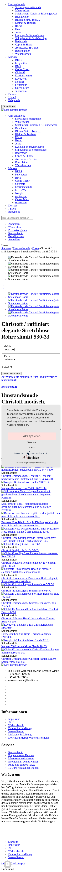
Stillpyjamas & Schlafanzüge (30, 38)
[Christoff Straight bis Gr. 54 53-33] (21, 544)
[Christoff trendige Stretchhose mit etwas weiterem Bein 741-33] (31, 556)
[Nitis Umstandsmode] (14, 109)
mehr (32, 447)
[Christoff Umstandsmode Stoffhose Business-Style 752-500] (31, 596)
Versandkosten (16, 731)
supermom (21, 91)
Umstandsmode (16, 4)
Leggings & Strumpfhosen (29, 35)
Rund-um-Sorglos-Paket (21, 764)
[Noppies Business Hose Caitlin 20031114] (25, 482)
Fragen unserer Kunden (21, 755)
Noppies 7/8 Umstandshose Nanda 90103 (24, 646)
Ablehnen (32, 442)
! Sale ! (12, 97)
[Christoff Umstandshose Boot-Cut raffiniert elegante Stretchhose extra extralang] (31, 571)
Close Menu (9, 106)
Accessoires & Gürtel (26, 47)
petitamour (21, 84)
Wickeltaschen (23, 53)
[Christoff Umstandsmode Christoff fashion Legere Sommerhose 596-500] (31, 652)
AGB (11, 722)
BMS (18, 66)
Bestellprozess (16, 236)
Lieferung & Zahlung (20, 734)
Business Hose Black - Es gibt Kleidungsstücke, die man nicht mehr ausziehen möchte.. (29, 524)
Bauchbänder (22, 50)
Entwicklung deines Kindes (23, 761)
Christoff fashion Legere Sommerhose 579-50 (26, 590)
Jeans (18, 32)
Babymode (14, 100)
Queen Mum (22, 87)
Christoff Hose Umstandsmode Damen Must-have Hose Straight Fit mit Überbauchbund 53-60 (28, 539)
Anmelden (14, 239)
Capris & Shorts (24, 44)
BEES (18, 60)
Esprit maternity (23, 75)
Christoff (20, 72)
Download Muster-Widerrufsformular (28, 737)
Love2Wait (21, 78)
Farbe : (8, 356)
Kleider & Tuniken (25, 22)
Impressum (14, 719)
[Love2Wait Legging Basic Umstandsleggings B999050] (31, 627)
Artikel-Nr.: (7, 367)
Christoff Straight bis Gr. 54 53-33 (20, 550)
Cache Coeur (22, 69)
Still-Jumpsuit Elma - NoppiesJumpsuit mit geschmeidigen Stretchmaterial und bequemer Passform (26, 506)
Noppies (19, 81)
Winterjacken (22, 10)
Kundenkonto (15, 233)
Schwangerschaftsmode (28, 7)
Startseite (6, 248)
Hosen (18, 29)
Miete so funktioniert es (21, 758)
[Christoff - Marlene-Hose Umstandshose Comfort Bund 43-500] (31, 612)
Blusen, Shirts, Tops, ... (27, 19)
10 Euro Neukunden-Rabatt (23, 767)
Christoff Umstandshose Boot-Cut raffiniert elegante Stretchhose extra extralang (29, 580)
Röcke (18, 25)
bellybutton (21, 63)
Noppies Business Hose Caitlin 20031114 (23, 488)
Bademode (21, 41)
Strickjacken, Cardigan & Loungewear (36, 13)
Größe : (8, 346)
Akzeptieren (32, 436)
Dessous (12, 94)
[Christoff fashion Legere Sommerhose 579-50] (27, 584)
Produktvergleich (17, 230)
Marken (12, 56)
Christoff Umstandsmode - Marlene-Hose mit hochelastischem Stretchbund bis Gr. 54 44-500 (27, 477)
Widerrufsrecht (16, 725)
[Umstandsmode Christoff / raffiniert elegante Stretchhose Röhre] (34, 296)
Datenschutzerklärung (20, 728)
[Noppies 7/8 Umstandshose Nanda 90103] (25, 640)
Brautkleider (22, 16)
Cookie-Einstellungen (13, 863)
